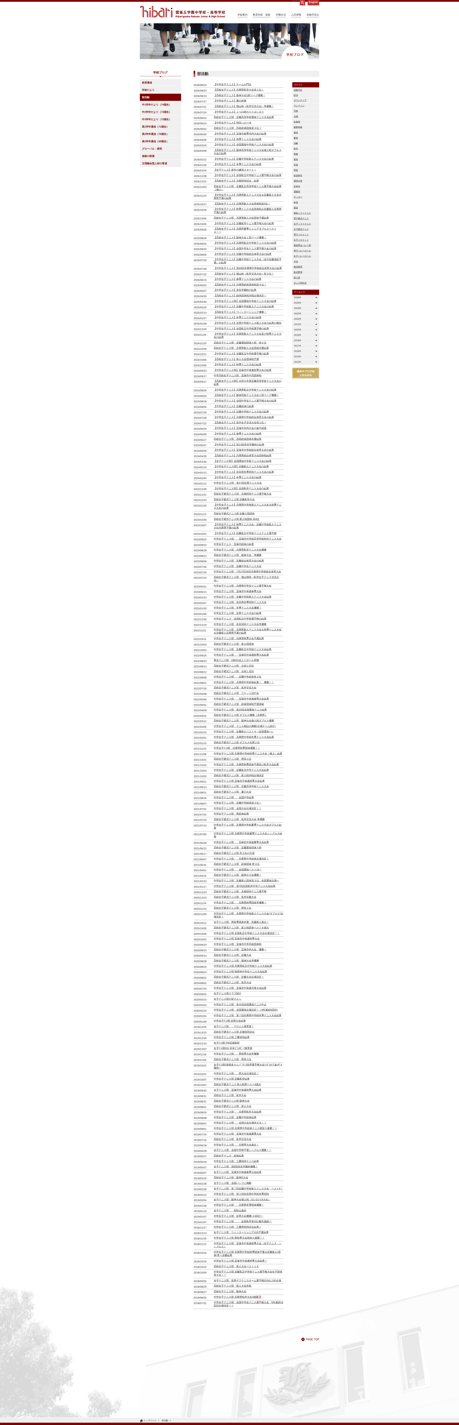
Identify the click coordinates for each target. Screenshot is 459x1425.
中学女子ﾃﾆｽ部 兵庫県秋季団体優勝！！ (237, 748)
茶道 (296, 165)
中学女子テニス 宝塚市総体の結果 (234, 544)
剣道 (296, 202)
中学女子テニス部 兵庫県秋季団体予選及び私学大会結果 (246, 764)
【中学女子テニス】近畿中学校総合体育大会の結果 (242, 254)
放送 (296, 132)
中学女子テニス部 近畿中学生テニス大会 (237, 566)
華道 (296, 170)
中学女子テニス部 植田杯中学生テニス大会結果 (240, 971)
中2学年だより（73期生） (156, 112)
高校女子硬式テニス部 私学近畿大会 (235, 897)
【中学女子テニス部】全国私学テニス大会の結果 (241, 488)
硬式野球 (298, 267)
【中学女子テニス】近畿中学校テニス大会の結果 (241, 411)
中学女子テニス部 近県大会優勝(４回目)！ (238, 1216)
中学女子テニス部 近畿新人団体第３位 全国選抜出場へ (246, 880)
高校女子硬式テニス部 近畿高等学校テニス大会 (241, 786)
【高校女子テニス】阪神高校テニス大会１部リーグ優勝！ (246, 395)
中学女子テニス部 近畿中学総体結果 (235, 1117)
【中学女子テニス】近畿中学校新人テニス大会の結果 (244, 158)
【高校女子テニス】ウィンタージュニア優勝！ (240, 312)
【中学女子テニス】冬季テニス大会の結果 (237, 164)
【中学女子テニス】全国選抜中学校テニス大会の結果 (244, 144)
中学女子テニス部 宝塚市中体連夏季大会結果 (241, 842)
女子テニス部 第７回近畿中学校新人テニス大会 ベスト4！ (248, 1188)
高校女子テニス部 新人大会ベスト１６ (236, 1266)
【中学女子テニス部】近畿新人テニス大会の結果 (241, 466)
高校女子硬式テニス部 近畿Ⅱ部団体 (234, 513)
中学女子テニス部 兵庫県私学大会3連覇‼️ (238, 1297)
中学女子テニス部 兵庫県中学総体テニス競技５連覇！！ (245, 1128)
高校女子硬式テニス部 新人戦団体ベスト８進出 (241, 927)
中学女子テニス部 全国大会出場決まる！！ (240, 1122)
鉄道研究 (298, 175)
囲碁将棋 (298, 127)
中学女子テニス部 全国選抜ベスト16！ (238, 869)
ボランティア (300, 100)
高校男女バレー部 (302, 245)
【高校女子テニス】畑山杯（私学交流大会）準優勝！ (244, 106)
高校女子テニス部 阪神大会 (230, 1291)
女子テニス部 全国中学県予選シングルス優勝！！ (242, 1150)
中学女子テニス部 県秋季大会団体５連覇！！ (239, 1237)
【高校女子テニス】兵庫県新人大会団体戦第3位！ (242, 203)
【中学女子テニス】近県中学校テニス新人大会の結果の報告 (247, 323)
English (313, 2)
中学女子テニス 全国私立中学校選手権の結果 (240, 618)
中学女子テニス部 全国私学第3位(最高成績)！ (243, 1221)
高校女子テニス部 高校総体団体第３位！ (237, 128)
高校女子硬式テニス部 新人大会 (232, 1106)
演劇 (296, 143)
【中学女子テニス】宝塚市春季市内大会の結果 (240, 133)
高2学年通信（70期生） (155, 134)
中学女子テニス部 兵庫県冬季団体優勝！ (239, 1204)
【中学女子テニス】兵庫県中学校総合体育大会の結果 (244, 417)
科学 (296, 148)
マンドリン (299, 105)
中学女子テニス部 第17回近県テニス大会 (238, 482)
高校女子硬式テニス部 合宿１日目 (234, 671)
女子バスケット (301, 240)
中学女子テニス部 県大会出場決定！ (236, 1073)
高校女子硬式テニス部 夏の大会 (232, 791)
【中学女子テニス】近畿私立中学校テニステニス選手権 (245, 533)
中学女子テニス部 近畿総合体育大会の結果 (239, 560)
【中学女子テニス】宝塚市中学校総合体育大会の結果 (244, 449)
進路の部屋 (148, 156)
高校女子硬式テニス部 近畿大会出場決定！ (239, 976)
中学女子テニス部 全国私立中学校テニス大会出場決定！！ (247, 933)
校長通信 (147, 82)
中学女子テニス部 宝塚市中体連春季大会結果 (241, 698)
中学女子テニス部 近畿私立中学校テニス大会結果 (242, 649)
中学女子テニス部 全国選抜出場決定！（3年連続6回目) (246, 1009)
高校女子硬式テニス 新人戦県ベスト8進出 (237, 1084)
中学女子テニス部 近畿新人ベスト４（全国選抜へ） (244, 731)
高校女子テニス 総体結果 (229, 1155)
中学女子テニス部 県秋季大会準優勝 (236, 1053)
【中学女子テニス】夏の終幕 (230, 100)
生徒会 (297, 186)
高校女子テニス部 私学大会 (230, 1095)
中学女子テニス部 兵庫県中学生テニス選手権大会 (242, 585)
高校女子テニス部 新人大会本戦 (232, 1285)
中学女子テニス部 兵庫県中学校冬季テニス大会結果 (244, 737)
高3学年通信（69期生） (155, 141)
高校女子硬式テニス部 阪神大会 (232, 1100)
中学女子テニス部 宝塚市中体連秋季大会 (237, 938)
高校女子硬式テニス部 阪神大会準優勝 (236, 960)
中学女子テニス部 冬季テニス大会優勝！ (237, 607)
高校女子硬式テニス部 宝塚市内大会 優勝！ (240, 949)
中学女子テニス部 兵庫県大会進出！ (236, 1144)
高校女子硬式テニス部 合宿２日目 (234, 665)
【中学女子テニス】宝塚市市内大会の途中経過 (240, 428)
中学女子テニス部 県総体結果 (231, 813)
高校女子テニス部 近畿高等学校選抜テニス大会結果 (244, 117)
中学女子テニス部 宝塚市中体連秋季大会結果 (241, 654)
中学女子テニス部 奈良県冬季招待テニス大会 (240, 602)
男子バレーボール (302, 251)
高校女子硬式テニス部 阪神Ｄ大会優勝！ (237, 875)
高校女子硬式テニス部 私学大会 (232, 982)
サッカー (298, 197)
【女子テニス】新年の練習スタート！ (235, 169)
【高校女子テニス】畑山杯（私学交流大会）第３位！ (244, 273)
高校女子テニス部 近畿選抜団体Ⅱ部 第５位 (240, 342)
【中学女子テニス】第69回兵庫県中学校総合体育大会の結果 (248, 268)
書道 (296, 138)
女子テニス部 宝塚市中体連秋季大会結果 (237, 1089)
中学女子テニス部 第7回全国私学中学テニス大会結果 (244, 886)
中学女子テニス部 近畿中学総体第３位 (237, 676)
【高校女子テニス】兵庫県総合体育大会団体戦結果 (242, 455)
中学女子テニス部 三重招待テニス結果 (236, 1161)
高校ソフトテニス (302, 213)
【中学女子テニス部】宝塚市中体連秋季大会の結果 (242, 370)
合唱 (296, 116)
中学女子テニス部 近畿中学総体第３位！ (237, 802)
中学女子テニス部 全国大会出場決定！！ (237, 808)
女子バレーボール (302, 256)
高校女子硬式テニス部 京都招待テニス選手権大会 (242, 493)
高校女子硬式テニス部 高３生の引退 (234, 853)
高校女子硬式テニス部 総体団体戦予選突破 (239, 704)
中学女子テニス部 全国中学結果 (234, 797)
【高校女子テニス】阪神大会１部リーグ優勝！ (240, 237)
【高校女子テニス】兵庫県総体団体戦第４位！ (240, 284)
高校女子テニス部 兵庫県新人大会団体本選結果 (241, 348)
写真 (296, 111)
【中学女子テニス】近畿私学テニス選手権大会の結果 (244, 223)
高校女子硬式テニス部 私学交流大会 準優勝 (239, 819)
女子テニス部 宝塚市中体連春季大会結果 (237, 1172)
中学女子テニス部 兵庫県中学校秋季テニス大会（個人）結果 (248, 753)
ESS (296, 95)
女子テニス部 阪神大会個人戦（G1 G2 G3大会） (242, 1199)
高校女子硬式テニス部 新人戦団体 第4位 (236, 519)
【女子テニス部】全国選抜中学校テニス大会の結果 (242, 461)
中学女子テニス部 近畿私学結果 (232, 1078)
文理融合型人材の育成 (154, 163)
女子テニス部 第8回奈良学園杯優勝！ (236, 1166)
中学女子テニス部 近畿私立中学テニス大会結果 (241, 770)
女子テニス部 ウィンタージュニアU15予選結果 (241, 1232)
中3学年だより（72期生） (156, 119)
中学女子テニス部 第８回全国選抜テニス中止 (240, 1004)
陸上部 (297, 277)
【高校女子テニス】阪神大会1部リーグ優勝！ (239, 95)
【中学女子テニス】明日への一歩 (232, 122)
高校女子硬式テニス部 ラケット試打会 (236, 693)
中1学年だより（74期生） (156, 104)
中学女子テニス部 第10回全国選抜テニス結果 (240, 709)
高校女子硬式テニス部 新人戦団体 (234, 643)
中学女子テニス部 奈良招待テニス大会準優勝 (240, 624)
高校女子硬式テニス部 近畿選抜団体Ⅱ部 (237, 847)
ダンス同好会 (300, 283)
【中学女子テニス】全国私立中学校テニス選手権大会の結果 (247, 175)
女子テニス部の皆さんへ (227, 998)
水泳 (296, 261)
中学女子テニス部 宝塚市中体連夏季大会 (237, 1133)
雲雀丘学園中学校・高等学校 (182, 12)
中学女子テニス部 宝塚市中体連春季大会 (237, 591)
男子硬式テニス (301, 218)
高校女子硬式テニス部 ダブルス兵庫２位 (237, 742)
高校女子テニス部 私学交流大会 (232, 1139)
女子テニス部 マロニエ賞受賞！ (234, 1026)
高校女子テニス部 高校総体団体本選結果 (237, 439)
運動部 (297, 191)
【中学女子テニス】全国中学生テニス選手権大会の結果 (245, 248)
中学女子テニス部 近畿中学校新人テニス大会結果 (242, 596)
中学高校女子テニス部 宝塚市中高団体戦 (237, 375)
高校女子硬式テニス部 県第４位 (232, 758)
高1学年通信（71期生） (155, 126)
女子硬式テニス (301, 229)
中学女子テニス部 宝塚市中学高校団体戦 (237, 944)
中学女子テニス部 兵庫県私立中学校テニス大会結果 (243, 966)
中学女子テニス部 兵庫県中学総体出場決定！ (241, 858)
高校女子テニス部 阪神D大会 (231, 1177)
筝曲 (296, 154)
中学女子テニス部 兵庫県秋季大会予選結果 (239, 638)
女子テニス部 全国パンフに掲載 (232, 1183)
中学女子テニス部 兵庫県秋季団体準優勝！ (240, 902)
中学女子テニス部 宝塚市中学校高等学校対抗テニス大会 (247, 538)
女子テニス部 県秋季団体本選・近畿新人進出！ (241, 922)
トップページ (149, 1420)
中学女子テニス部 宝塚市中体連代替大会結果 (240, 988)
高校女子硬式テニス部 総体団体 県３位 (237, 864)
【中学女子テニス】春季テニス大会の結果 (237, 279)
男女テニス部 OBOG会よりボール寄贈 (236, 660)
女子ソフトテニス (302, 224)
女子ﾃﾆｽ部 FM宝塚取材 (227, 1042)
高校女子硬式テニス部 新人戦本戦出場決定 (239, 775)
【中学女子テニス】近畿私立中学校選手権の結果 (241, 353)
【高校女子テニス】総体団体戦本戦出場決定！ (240, 295)
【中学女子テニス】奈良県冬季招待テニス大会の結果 (244, 472)
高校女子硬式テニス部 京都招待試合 (234, 1031)
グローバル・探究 (152, 148)
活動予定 (298, 90)
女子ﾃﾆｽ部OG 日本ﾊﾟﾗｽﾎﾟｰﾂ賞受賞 (233, 1048)
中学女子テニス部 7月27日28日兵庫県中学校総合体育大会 (247, 571)
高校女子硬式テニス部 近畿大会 (232, 955)
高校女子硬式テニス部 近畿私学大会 (234, 499)
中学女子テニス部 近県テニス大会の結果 (237, 613)
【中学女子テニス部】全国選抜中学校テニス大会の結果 (245, 301)
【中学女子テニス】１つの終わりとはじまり (239, 111)
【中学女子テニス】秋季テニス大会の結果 (237, 139)
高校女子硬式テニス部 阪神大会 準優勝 (237, 555)
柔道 (296, 208)
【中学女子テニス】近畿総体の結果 (234, 406)
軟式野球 (298, 272)
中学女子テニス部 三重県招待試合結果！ (237, 1226)
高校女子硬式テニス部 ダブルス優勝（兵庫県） (240, 715)
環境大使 (298, 181)
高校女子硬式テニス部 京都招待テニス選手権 (240, 891)
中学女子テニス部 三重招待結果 (232, 1037)
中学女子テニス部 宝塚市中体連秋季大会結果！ (240, 1260)
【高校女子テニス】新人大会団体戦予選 (236, 359)
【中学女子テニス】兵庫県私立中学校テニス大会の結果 (245, 242)
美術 (296, 159)
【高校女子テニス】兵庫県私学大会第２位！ (239, 89)
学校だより (148, 89)
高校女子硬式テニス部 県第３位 (232, 1059)
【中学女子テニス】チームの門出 (232, 84)
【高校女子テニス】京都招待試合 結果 (236, 180)
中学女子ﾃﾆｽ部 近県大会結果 (230, 1020)
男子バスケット (301, 234)
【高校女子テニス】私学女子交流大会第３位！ (240, 422)
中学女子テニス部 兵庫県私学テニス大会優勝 (240, 549)
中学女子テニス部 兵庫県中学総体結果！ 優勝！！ (244, 682)
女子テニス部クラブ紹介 (227, 993)
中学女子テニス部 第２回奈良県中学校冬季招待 (241, 1194)
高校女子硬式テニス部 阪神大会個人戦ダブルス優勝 (244, 720)
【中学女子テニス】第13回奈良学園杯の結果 (239, 444)
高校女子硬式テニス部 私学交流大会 (235, 687)
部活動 (146, 97)
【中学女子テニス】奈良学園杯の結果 (235, 290)
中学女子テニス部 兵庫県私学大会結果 (237, 1111)
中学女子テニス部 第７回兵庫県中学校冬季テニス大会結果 (247, 1015)
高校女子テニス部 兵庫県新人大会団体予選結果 (241, 217)
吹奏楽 (297, 122)
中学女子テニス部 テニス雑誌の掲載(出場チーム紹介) (245, 726)
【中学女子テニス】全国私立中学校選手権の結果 (241, 328)
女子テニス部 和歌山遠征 (230, 1210)
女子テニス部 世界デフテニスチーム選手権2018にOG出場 (247, 1280)
